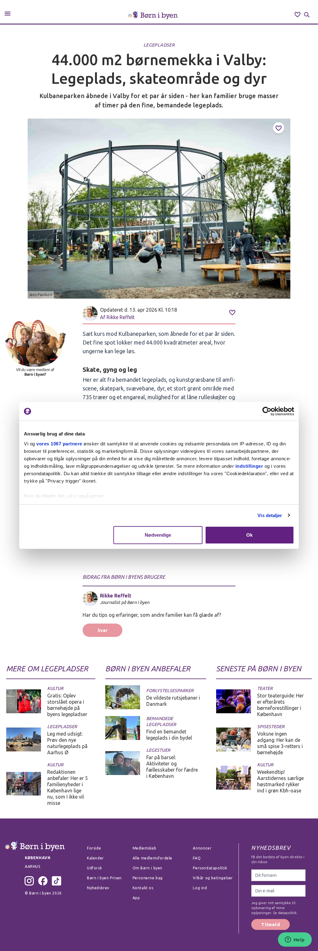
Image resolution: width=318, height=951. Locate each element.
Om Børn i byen (147, 868)
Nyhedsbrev (98, 888)
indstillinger (249, 466)
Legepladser (159, 44)
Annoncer (202, 848)
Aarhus (32, 866)
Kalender (95, 858)
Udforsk (94, 868)
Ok (249, 535)
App (136, 898)
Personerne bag (148, 878)
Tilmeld (270, 924)
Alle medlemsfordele (152, 858)
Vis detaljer (269, 515)
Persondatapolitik (210, 868)
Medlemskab (145, 848)
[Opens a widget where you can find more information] (295, 940)
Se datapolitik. (285, 913)
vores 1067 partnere (59, 443)
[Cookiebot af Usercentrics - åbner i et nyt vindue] (267, 411)
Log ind (200, 888)
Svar (102, 630)
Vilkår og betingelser (213, 878)
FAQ (197, 858)
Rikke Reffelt (120, 317)
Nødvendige (158, 535)
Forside (94, 848)
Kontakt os (143, 888)
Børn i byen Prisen (104, 878)
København (37, 858)
